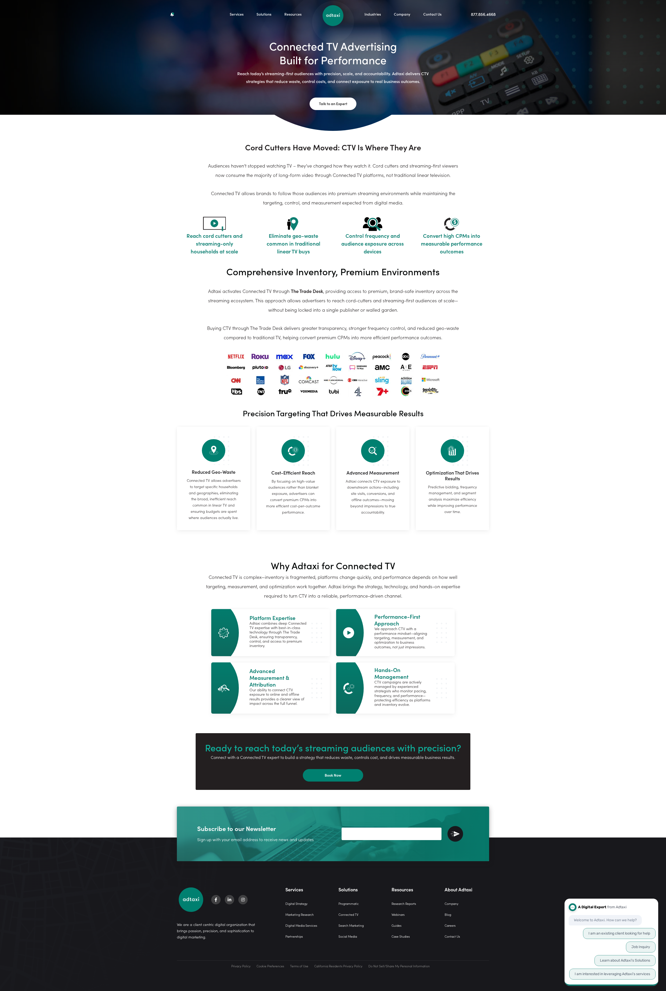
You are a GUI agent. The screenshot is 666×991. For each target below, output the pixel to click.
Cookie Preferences (270, 966)
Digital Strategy (296, 903)
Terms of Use (299, 966)
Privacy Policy (241, 966)
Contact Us (432, 14)
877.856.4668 (483, 14)
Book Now (333, 775)
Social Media (347, 936)
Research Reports (404, 903)
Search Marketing (351, 925)
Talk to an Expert (333, 103)
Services (237, 14)
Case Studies (401, 936)
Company (402, 14)
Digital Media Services (301, 925)
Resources (293, 14)
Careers (450, 925)
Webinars (398, 914)
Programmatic (348, 903)
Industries (372, 14)
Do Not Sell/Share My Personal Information (399, 966)
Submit (455, 834)
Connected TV (348, 914)
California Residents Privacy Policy (338, 966)
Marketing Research (299, 914)
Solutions (264, 14)
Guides (396, 925)
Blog (448, 914)
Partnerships (294, 936)
